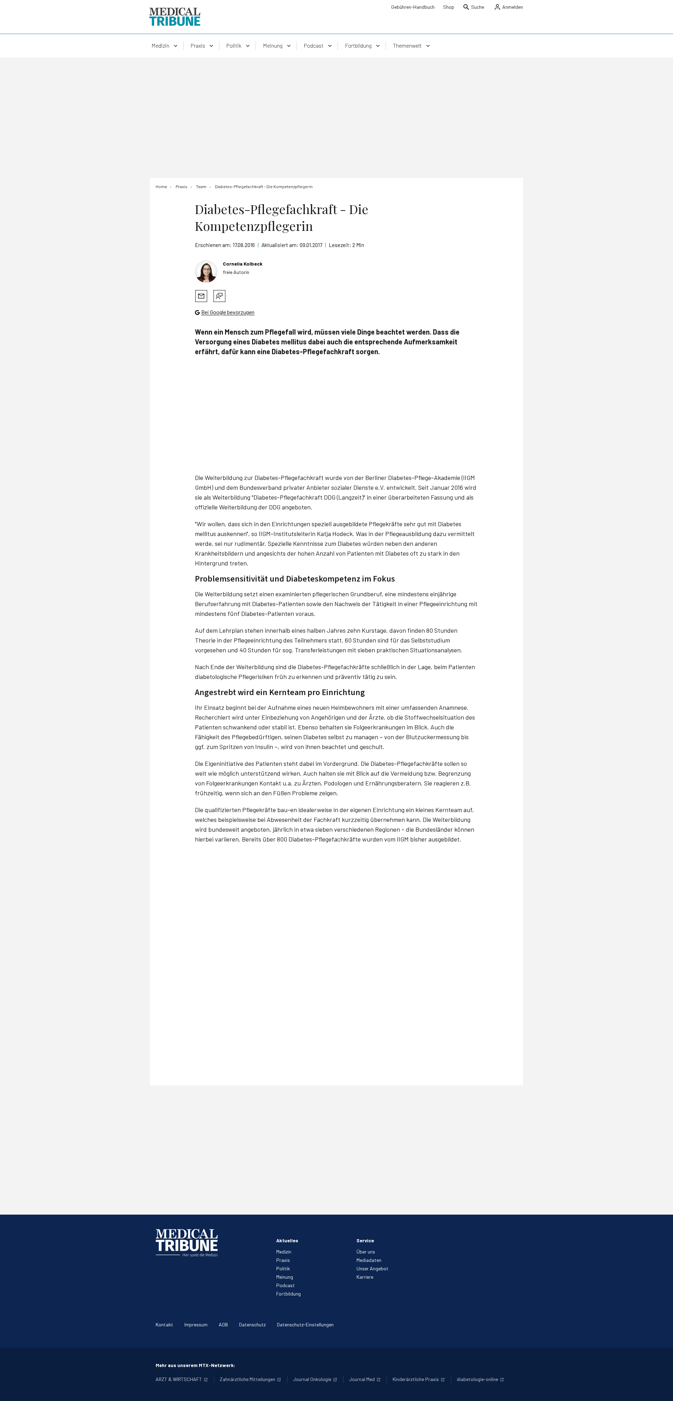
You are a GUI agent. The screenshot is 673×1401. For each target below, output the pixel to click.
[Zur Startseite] (174, 17)
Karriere (364, 1277)
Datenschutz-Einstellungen (305, 1324)
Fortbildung (288, 1294)
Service (365, 1240)
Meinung (284, 1277)
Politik (283, 1268)
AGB (223, 1324)
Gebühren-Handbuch (413, 7)
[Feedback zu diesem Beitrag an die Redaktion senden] (219, 296)
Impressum (196, 1324)
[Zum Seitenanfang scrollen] (660, 1388)
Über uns (365, 1252)
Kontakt (164, 1324)
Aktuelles (287, 1240)
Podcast (285, 1285)
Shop (448, 7)
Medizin (283, 1252)
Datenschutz (252, 1324)
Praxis (283, 1260)
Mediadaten (368, 1260)
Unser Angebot (372, 1268)
